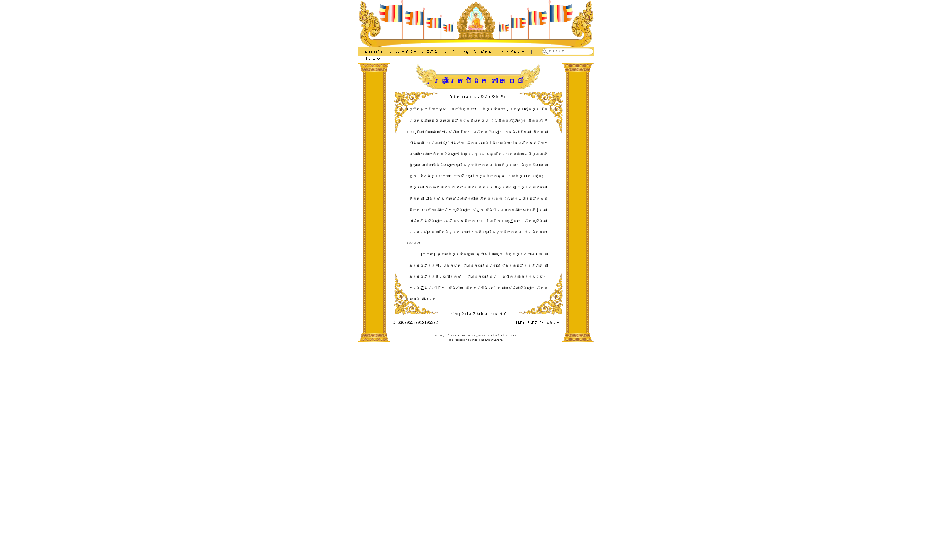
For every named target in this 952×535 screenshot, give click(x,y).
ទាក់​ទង (488, 52)
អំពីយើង (430, 52)
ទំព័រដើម (374, 52)
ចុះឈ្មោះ (470, 52)
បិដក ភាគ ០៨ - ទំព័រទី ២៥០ (478, 97)
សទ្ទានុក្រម (515, 52)
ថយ (454, 314)
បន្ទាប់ (498, 314)
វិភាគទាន (374, 59)
